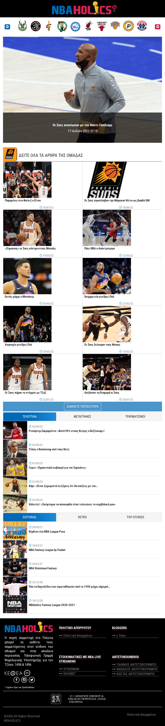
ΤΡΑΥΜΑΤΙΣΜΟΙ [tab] (135, 416)
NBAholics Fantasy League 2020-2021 (52, 605)
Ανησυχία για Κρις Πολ (18, 344)
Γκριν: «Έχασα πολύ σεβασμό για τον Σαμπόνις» (57, 467)
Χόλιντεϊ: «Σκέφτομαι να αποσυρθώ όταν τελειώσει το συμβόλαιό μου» (72, 504)
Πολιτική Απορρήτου (77, 635)
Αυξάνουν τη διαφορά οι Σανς (101, 392)
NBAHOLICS (12, 721)
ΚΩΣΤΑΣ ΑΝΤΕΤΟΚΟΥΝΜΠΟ (136, 674)
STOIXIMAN (71, 669)
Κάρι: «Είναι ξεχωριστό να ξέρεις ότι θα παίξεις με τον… (63, 486)
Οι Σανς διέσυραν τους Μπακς (102, 344)
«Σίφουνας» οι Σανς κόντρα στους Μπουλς (30, 248)
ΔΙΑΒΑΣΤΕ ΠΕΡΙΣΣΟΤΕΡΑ (83, 406)
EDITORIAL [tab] (30, 517)
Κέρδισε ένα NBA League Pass (47, 531)
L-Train (121, 635)
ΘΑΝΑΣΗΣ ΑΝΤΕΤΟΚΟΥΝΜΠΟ (137, 669)
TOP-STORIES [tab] (135, 517)
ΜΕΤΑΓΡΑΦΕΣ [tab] (82, 416)
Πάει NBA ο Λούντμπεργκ (99, 248)
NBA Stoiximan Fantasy (43, 568)
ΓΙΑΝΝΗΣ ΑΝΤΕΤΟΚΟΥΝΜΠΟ (136, 664)
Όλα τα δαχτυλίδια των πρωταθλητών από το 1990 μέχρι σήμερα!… (69, 586)
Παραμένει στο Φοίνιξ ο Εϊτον (23, 200)
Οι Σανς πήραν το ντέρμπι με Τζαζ (25, 392)
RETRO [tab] (82, 517)
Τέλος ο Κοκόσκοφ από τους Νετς (49, 449)
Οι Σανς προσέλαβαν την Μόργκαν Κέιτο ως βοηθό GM (117, 200)
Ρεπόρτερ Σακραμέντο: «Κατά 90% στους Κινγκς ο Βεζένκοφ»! (66, 431)
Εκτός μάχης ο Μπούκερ (19, 296)
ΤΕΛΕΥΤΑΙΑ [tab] (30, 416)
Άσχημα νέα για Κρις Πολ (99, 296)
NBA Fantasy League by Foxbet (47, 550)
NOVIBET (69, 674)
